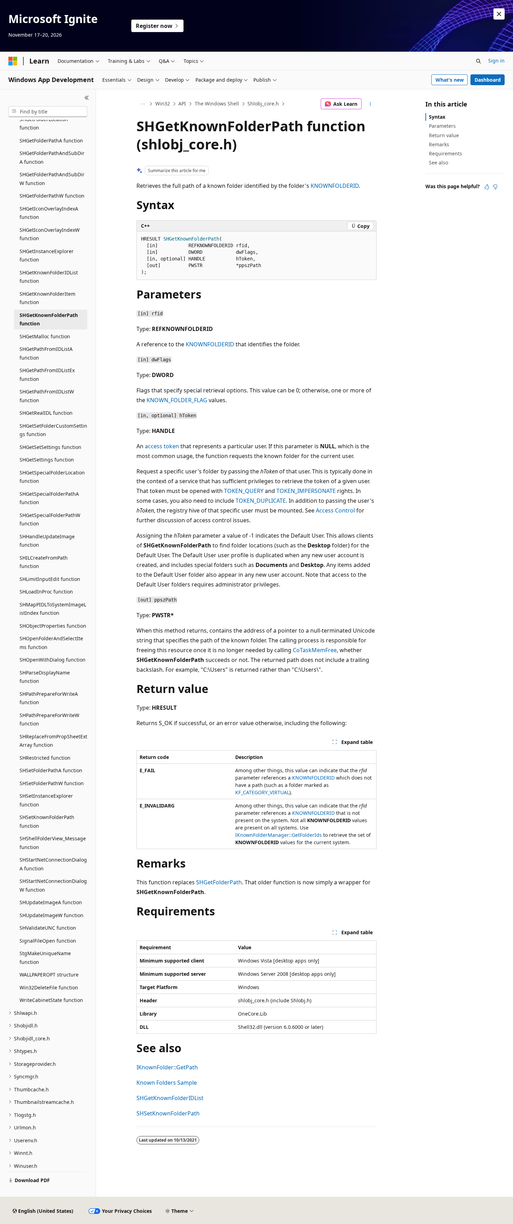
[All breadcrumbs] (142, 104)
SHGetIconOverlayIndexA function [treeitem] (49, 213)
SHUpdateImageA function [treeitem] (51, 902)
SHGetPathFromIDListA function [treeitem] (46, 353)
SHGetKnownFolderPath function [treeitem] (49, 319)
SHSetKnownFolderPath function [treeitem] (47, 821)
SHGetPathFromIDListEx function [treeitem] (47, 374)
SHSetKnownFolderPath (168, 1113)
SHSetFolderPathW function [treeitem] (52, 783)
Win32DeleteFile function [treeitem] (49, 987)
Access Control (335, 510)
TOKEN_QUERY (243, 491)
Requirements (445, 153)
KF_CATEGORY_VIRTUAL (262, 792)
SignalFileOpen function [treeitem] (48, 940)
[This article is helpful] (487, 187)
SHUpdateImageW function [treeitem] (51, 915)
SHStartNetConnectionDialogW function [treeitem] (53, 885)
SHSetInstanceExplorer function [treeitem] (46, 800)
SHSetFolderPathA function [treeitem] (51, 770)
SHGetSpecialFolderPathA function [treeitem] (49, 498)
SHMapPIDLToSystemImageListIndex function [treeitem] (53, 609)
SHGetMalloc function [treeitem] (45, 336)
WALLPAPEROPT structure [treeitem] (49, 974)
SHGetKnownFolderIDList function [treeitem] (49, 277)
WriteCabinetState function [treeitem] (51, 1000)
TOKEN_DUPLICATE (261, 500)
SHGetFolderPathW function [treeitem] (52, 195)
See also (438, 162)
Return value (444, 135)
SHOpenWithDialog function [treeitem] (53, 659)
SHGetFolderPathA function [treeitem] (51, 140)
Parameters (442, 126)
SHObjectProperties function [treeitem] (53, 625)
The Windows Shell (217, 103)
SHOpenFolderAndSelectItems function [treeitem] (51, 642)
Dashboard (488, 79)
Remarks (439, 144)
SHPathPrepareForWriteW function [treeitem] (49, 719)
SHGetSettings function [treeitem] (47, 459)
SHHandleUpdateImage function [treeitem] (47, 540)
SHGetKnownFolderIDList (169, 1098)
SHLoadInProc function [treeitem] (46, 591)
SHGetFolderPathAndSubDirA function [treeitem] (52, 157)
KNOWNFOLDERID (335, 186)
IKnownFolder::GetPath (167, 1067)
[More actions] (370, 104)
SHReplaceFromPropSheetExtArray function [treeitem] (53, 741)
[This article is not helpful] (495, 187)
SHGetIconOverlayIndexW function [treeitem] (50, 234)
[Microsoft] (12, 61)
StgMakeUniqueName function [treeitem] (45, 957)
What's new (450, 79)
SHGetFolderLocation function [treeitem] (44, 123)
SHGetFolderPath (219, 882)
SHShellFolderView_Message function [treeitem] (53, 842)
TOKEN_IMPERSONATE (306, 491)
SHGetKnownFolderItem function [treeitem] (47, 298)
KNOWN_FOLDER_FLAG (177, 400)
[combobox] (47, 111)
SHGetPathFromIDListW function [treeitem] (47, 396)
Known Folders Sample (166, 1082)
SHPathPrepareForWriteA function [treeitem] (49, 698)
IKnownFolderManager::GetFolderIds (278, 835)
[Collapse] (87, 97)
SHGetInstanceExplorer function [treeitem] (47, 255)
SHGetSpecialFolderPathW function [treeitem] (50, 519)
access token (162, 446)
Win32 (162, 103)
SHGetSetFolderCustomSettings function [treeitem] (53, 430)
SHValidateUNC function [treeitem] (48, 927)
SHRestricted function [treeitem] (45, 757)
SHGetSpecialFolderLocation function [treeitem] (52, 477)
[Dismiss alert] (499, 14)
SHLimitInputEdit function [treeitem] (50, 579)
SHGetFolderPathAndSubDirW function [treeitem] (52, 178)
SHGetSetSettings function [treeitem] (50, 447)
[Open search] (478, 61)
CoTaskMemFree (315, 650)
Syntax (437, 116)
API (182, 103)
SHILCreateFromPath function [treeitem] (44, 562)
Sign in (496, 60)
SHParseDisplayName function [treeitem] (45, 677)
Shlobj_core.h (263, 103)
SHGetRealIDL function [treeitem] (46, 413)
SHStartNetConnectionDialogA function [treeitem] (53, 864)
